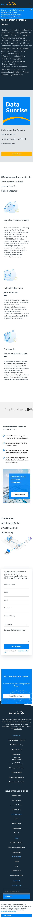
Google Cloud (16, 809)
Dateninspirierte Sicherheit (16, 782)
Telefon (6, 592)
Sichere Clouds (16, 795)
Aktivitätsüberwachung (16, 745)
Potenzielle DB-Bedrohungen (16, 847)
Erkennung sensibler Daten (16, 768)
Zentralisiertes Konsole (16, 875)
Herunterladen (20, 494)
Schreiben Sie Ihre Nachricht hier (14, 630)
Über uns (16, 819)
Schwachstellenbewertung (16, 777)
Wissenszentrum (16, 852)
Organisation (7, 608)
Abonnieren (8, 896)
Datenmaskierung (16, 754)
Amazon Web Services (16, 805)
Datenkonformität (16, 772)
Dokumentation (16, 870)
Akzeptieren (7, 915)
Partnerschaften (16, 828)
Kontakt (16, 833)
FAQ (16, 866)
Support (16, 881)
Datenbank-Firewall (16, 749)
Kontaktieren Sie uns (16, 696)
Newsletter (16, 885)
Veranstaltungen (16, 823)
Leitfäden (16, 861)
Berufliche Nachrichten (16, 843)
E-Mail (6, 600)
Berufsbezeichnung (9, 616)
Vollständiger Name (9, 584)
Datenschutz (18, 728)
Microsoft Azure (16, 800)
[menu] (30, 3)
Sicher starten (16, 154)
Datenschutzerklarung (8, 911)
